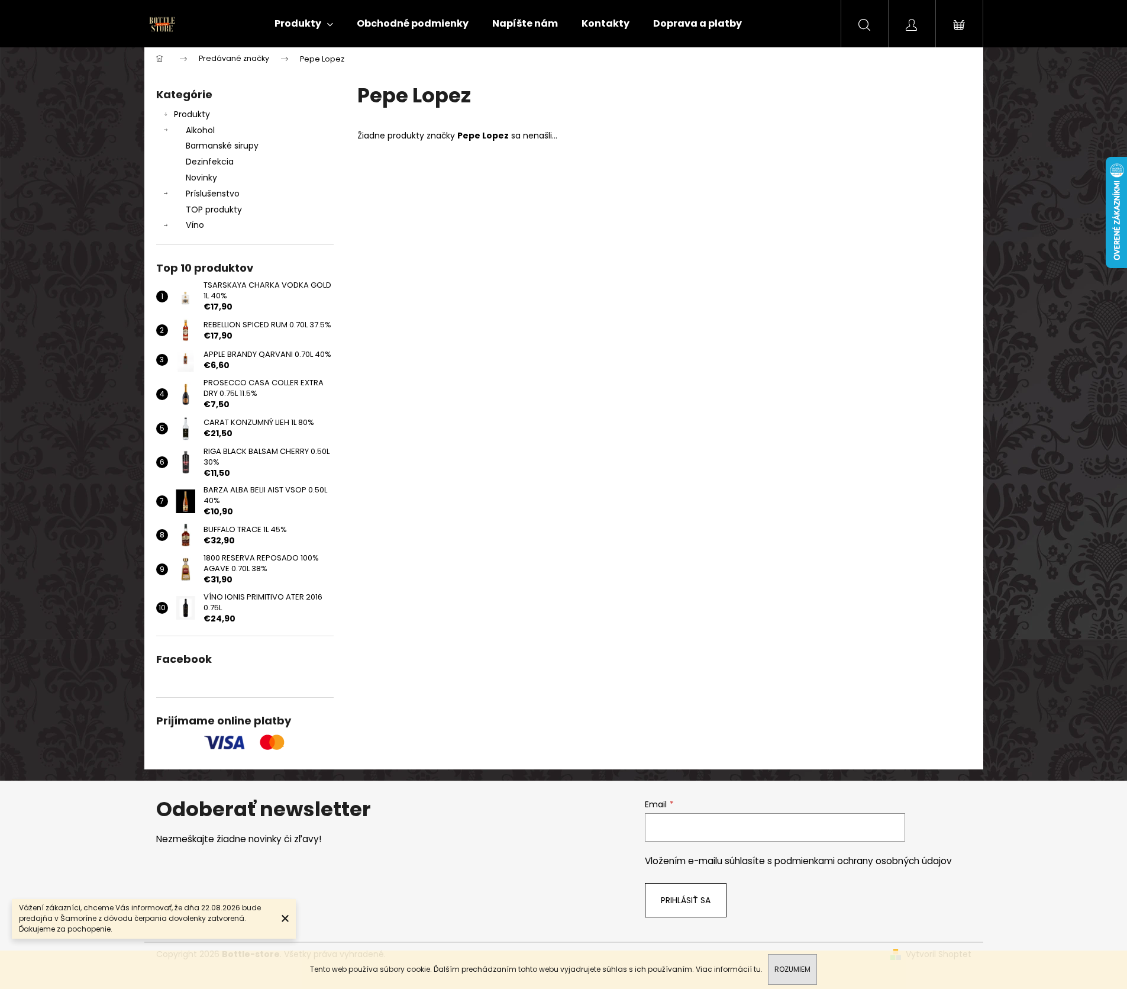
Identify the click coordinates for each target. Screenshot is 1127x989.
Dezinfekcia (210, 161)
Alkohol (200, 130)
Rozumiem (792, 969)
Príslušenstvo (213, 193)
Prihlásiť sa (686, 900)
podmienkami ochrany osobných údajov (863, 861)
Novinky (201, 177)
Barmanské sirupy (222, 146)
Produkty (192, 114)
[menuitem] (304, 23)
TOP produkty (214, 209)
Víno (195, 225)
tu (757, 969)
